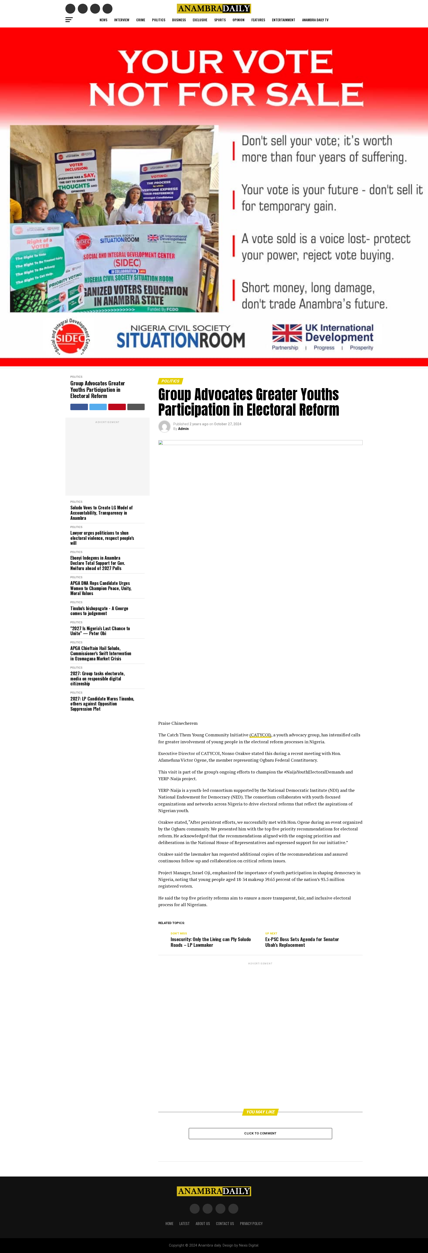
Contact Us (225, 1223)
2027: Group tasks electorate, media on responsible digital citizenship (97, 678)
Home (169, 1223)
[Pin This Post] (117, 407)
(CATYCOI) (260, 735)
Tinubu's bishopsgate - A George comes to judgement (99, 611)
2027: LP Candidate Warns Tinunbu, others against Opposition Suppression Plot (102, 703)
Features (258, 19)
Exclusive (200, 19)
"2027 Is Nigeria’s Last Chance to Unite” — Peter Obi (100, 631)
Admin (183, 429)
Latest (184, 1223)
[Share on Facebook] (79, 407)
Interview (121, 19)
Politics (158, 19)
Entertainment (283, 19)
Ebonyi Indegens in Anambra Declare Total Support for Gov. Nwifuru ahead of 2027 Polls (97, 563)
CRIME (140, 19)
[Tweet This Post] (98, 407)
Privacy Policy (251, 1223)
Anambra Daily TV (315, 19)
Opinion (238, 19)
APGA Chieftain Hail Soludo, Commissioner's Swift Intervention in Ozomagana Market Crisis (100, 653)
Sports (220, 19)
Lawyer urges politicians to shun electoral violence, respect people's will (102, 538)
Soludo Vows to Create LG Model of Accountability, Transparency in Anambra (101, 512)
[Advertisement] (107, 459)
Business (179, 19)
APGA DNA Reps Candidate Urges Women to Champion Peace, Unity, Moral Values (101, 588)
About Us (203, 1223)
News (103, 19)
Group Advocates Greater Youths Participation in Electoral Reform (97, 389)
